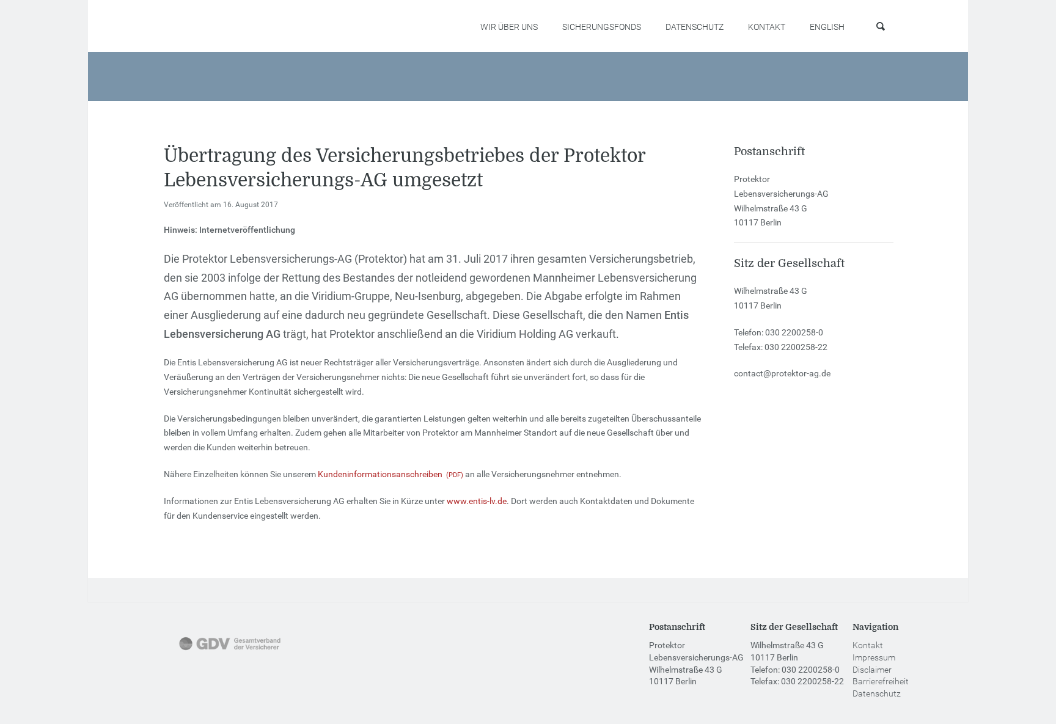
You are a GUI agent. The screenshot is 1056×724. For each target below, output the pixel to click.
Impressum (874, 657)
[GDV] (230, 651)
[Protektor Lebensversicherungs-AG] (223, 26)
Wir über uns (509, 27)
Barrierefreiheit (881, 681)
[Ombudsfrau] (346, 651)
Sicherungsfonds (601, 27)
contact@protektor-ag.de (782, 373)
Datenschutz (695, 27)
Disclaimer (872, 670)
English (827, 27)
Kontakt (766, 27)
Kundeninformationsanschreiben (380, 474)
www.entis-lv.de (477, 501)
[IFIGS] (450, 651)
